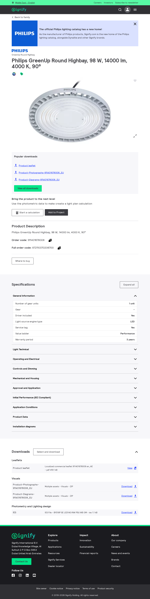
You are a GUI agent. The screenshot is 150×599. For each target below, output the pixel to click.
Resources (54, 553)
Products (53, 540)
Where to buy (22, 260)
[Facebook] (13, 575)
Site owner (41, 588)
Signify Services (56, 559)
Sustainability (87, 546)
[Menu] (135, 9)
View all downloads (28, 188)
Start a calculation (29, 212)
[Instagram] (20, 575)
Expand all (129, 284)
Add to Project (56, 212)
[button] (15, 113)
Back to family (22, 17)
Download (126, 486)
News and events (120, 553)
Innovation (85, 540)
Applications (55, 546)
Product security (106, 588)
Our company (118, 540)
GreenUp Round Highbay (23, 54)
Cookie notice (56, 588)
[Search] (120, 9)
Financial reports (89, 553)
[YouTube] (34, 575)
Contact (115, 566)
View (129, 468)
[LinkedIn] (27, 575)
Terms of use (88, 588)
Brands (115, 559)
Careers (115, 546)
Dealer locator (56, 566)
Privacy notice (73, 588)
